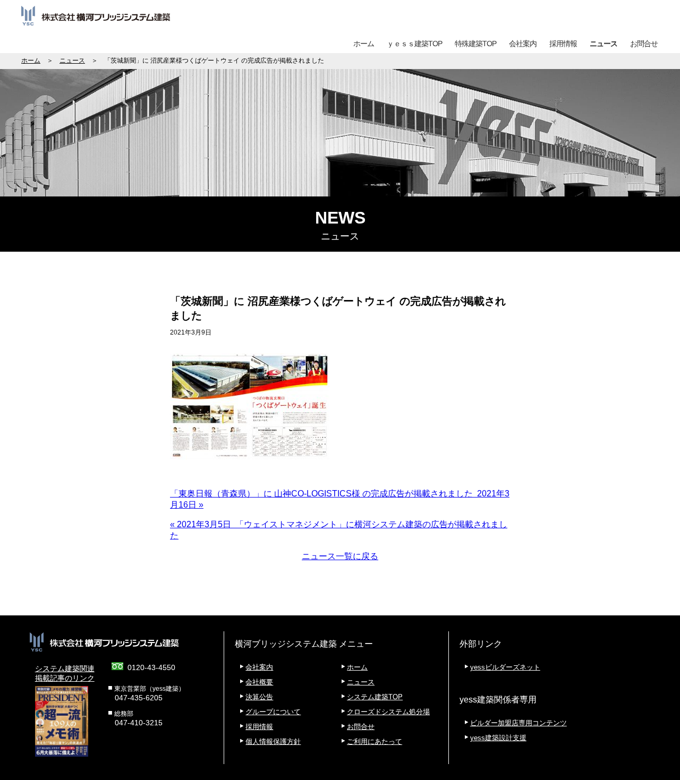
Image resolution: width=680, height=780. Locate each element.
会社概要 (259, 682)
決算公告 (259, 697)
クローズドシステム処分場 (388, 712)
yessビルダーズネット (505, 667)
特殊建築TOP (475, 43)
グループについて (273, 712)
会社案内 (523, 43)
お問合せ (644, 43)
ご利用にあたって (374, 741)
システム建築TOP (375, 697)
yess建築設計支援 (498, 738)
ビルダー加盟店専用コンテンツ (518, 723)
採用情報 (563, 43)
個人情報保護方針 (273, 741)
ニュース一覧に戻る (340, 556)
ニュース (603, 43)
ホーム (363, 43)
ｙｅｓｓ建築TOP (414, 43)
